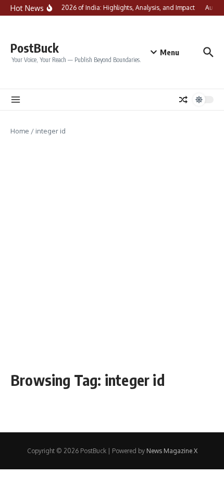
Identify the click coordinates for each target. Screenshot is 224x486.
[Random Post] (183, 99)
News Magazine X (171, 451)
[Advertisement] (112, 254)
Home (19, 131)
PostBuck (34, 47)
